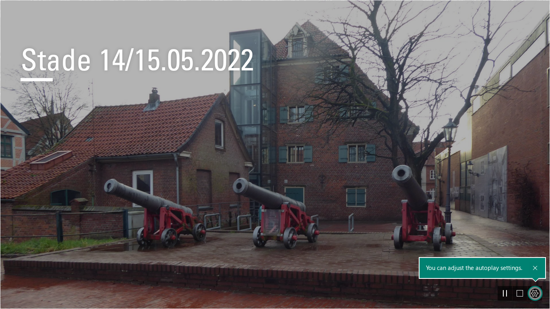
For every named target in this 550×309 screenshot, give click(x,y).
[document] (275, 154)
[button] (505, 293)
